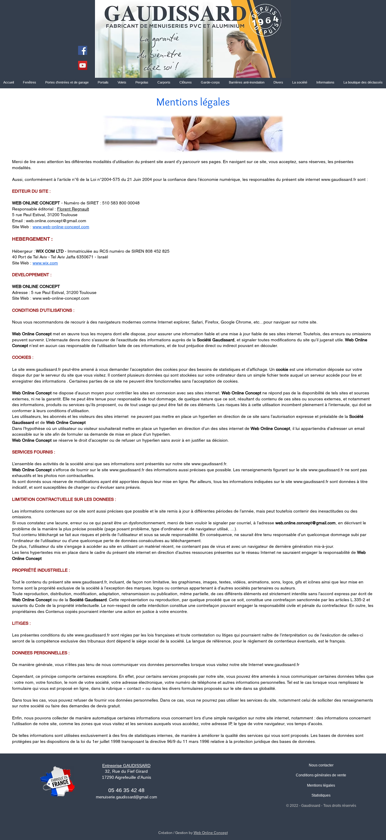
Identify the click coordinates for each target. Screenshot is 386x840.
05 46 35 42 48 (126, 790)
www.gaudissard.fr (338, 179)
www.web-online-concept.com (61, 226)
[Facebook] (82, 50)
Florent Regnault (73, 209)
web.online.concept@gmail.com (56, 220)
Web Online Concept (211, 833)
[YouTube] (82, 65)
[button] (300, 82)
